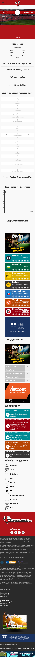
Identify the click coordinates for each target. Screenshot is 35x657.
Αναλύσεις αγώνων (22, 648)
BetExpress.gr (4, 593)
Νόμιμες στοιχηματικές (15, 373)
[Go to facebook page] (11, 532)
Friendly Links (4, 600)
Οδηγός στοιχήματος (16, 460)
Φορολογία (10, 370)
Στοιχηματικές (4, 649)
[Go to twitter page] (15, 532)
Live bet (9, 648)
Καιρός (31, 15)
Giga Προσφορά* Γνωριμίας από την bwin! (19, 455)
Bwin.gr (15, 282)
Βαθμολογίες (30, 648)
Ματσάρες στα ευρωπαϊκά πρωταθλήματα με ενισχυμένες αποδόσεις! (18, 414)
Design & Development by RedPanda (8, 644)
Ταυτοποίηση (11, 366)
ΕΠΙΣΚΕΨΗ (25, 257)
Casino (10, 649)
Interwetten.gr (18, 273)
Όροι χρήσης (4, 605)
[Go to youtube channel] (23, 532)
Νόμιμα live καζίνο (13, 377)
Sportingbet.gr (19, 291)
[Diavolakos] (17, 520)
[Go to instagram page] (19, 532)
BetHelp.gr (3, 596)
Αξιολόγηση (10, 380)
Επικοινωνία (4, 604)
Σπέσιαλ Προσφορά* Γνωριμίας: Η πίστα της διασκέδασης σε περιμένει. (19, 446)
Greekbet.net (4, 595)
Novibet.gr (17, 255)
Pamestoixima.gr (20, 309)
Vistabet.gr (17, 300)
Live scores (14, 648)
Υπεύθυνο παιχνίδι (6, 602)
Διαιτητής (4, 16)
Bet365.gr (17, 264)
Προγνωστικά (3, 648)
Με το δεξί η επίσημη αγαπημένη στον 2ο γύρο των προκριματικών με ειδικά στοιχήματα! (19, 437)
